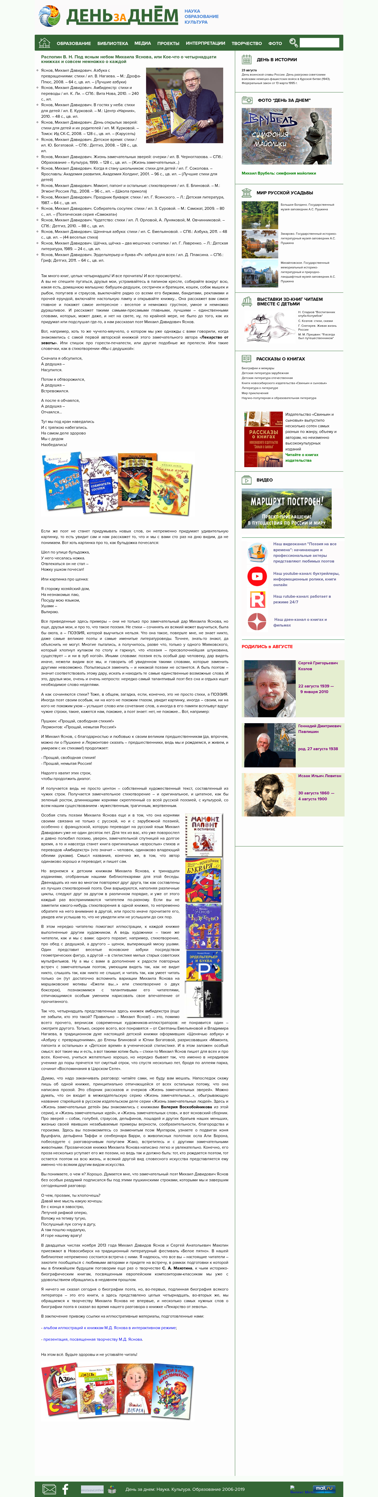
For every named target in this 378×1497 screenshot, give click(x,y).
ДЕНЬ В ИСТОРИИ (277, 59)
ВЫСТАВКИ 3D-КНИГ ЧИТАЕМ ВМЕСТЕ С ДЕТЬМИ (290, 301)
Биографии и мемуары (258, 368)
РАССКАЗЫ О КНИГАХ (280, 359)
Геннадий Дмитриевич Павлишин (319, 728)
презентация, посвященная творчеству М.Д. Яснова (92, 1339)
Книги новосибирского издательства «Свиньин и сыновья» (284, 383)
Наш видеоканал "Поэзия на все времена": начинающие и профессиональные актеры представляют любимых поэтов (305, 552)
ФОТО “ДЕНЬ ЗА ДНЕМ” (284, 100)
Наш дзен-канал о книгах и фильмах (300, 622)
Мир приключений (255, 393)
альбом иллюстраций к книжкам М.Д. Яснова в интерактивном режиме (109, 1327)
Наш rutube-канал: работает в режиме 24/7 (302, 599)
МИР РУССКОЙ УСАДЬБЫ (285, 192)
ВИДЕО (265, 480)
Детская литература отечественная (267, 378)
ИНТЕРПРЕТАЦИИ (205, 43)
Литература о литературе (260, 388)
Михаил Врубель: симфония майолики (279, 173)
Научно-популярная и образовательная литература (279, 398)
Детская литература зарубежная (265, 373)
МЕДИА (142, 43)
